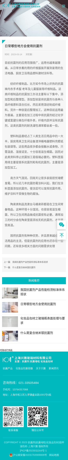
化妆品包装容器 (24, 368)
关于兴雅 (41, 368)
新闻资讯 (54, 368)
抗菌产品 (8, 368)
